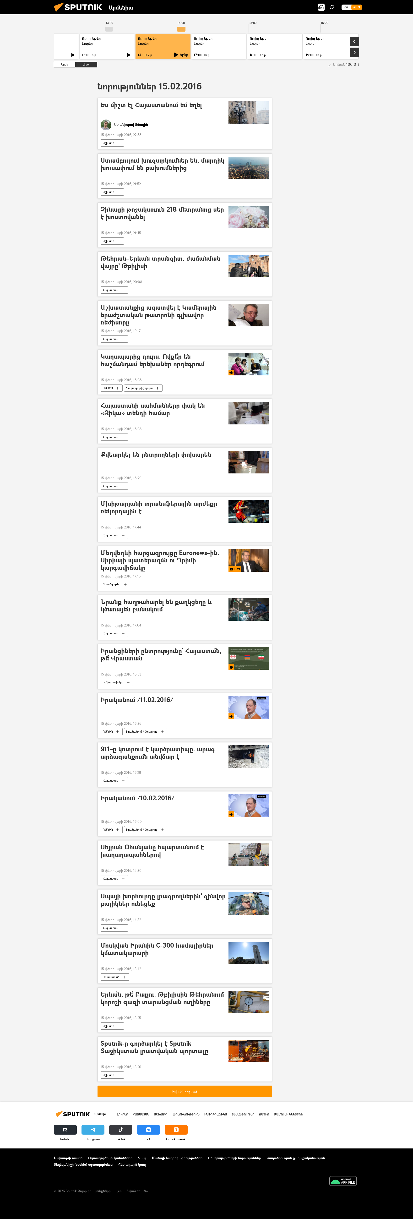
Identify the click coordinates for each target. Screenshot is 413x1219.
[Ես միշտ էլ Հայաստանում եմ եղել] (248, 112)
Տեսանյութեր (111, 584)
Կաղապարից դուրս (139, 388)
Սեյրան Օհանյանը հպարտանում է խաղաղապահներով (152, 851)
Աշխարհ (108, 143)
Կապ (142, 1158)
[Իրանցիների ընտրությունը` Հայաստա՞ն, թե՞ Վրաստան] (248, 658)
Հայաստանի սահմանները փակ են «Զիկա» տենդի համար (153, 409)
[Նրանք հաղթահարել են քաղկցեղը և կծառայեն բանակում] (248, 609)
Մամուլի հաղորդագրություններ (177, 1158)
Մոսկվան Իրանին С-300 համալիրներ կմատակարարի (157, 949)
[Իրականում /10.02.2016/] (248, 805)
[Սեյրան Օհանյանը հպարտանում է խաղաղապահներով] (248, 854)
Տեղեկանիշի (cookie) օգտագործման (83, 1164)
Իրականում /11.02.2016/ (137, 700)
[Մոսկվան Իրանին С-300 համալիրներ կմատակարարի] (248, 953)
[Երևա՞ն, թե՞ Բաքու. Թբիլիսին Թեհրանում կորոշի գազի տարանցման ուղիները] (248, 1002)
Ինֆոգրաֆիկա (113, 682)
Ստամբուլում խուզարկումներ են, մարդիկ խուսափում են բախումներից (162, 164)
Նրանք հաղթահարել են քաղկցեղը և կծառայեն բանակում (156, 605)
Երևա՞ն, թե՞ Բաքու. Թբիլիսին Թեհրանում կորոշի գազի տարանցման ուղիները (162, 998)
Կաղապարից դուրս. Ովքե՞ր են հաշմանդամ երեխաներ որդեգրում (153, 360)
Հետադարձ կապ (132, 1164)
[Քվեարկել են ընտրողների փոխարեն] (248, 462)
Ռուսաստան (111, 977)
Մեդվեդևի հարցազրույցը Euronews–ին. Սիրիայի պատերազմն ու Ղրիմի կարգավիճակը (160, 560)
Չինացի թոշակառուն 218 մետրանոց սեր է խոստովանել (162, 213)
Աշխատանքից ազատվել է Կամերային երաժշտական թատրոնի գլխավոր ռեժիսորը (159, 315)
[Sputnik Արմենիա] (80, 13)
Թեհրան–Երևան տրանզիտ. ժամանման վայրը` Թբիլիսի (160, 262)
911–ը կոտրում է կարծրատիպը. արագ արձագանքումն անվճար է (158, 753)
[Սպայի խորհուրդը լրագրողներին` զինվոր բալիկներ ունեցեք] (248, 903)
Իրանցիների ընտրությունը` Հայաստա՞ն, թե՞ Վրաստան (161, 654)
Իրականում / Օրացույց (142, 732)
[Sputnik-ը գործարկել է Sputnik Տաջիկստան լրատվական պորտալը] (248, 1051)
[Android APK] (343, 1181)
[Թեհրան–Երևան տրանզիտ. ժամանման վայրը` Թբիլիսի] (248, 266)
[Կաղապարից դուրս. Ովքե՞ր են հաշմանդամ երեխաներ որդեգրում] (248, 364)
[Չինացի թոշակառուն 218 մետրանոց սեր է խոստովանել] (248, 217)
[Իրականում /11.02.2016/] (248, 707)
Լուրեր (87, 43)
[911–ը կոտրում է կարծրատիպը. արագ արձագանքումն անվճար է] (248, 756)
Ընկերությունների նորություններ (234, 1158)
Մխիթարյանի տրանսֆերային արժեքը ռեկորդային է (159, 507)
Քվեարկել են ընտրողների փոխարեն (156, 455)
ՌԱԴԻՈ (108, 388)
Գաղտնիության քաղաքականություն (295, 1158)
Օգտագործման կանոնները (110, 1158)
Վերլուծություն (186, 1114)
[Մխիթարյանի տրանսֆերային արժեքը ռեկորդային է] (248, 511)
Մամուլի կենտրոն (288, 1114)
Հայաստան (110, 290)
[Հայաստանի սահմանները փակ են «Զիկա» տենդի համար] (248, 413)
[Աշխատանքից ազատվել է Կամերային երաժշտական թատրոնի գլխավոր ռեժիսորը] (248, 315)
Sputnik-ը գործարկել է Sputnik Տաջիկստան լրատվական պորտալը (154, 1047)
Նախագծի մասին (68, 1158)
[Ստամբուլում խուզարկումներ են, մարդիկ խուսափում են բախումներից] (248, 168)
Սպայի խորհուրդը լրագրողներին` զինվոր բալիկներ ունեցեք (163, 900)
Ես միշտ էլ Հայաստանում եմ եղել (151, 105)
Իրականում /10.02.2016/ (137, 798)
